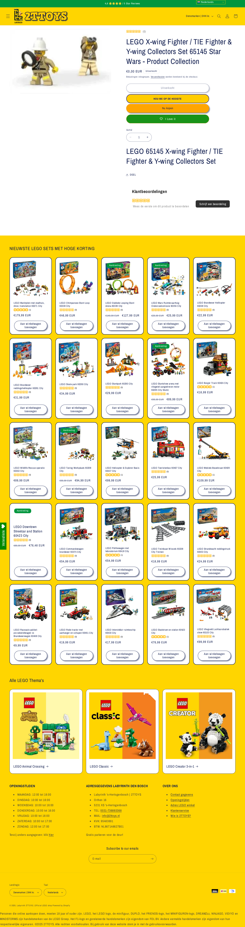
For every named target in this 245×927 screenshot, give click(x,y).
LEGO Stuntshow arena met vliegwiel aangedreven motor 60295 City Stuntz (165, 387)
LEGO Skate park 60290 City (74, 384)
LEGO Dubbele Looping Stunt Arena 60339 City (119, 304)
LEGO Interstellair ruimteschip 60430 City (120, 631)
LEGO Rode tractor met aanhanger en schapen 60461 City (76, 631)
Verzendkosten (158, 76)
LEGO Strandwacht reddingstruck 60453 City (213, 550)
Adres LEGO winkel (183, 805)
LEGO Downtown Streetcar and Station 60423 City (28, 531)
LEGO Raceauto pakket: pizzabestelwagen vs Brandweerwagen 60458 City (28, 633)
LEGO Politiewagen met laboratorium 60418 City (117, 550)
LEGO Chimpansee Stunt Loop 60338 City (74, 304)
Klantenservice (180, 810)
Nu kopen (167, 108)
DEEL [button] (133, 174)
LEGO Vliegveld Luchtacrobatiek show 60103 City (213, 631)
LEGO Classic (99, 766)
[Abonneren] (152, 858)
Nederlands (207, 2)
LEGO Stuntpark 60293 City (119, 383)
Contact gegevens (182, 794)
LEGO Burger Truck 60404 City (212, 383)
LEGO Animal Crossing (29, 766)
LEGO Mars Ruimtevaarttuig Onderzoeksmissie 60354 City (166, 304)
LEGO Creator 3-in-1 (180, 766)
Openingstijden (180, 800)
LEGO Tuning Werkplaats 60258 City (75, 469)
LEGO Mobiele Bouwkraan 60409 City (213, 469)
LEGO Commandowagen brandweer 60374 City (71, 550)
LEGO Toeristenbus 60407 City (166, 467)
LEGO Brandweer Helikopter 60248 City (211, 304)
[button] (8, 16)
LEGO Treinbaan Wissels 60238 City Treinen (167, 550)
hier (51, 835)
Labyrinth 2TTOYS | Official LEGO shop (34, 905)
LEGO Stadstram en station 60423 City (168, 631)
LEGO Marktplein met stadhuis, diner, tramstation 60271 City (29, 304)
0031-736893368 (111, 810)
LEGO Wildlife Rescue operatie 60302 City (29, 469)
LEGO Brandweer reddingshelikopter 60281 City (28, 387)
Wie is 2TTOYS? (181, 816)
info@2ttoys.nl (111, 816)
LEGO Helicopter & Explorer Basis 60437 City (122, 469)
